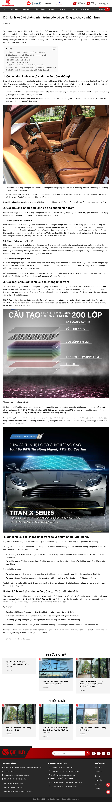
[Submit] (107, 9)
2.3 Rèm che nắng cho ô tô (19, 62)
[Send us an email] (103, 753)
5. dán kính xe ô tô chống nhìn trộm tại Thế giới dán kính (27, 70)
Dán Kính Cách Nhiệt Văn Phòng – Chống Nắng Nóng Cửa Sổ (17, 664)
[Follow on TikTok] (99, 753)
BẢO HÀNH (85, 9)
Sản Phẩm (39, 9)
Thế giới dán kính (10, 596)
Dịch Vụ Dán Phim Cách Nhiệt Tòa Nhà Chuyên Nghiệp (55, 682)
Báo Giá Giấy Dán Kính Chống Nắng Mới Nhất (18, 728)
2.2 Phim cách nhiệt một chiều (20, 60)
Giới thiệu (14, 9)
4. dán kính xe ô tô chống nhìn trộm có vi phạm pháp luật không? (31, 67)
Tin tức (62, 9)
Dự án (51, 9)
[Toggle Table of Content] (53, 49)
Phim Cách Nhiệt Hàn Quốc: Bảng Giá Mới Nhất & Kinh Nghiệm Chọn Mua (91, 683)
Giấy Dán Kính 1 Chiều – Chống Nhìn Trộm (93, 728)
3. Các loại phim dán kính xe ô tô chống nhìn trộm (25, 65)
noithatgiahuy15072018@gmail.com (100, 4)
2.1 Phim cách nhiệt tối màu (19, 57)
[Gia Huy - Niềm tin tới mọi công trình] (3, 3)
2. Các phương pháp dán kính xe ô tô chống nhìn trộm (26, 55)
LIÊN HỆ (74, 9)
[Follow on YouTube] (108, 753)
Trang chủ (4, 9)
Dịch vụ (26, 9)
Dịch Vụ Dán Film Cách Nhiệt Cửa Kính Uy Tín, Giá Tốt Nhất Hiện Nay (55, 729)
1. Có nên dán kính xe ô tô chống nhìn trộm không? (25, 52)
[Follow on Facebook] (94, 753)
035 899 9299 (81, 4)
